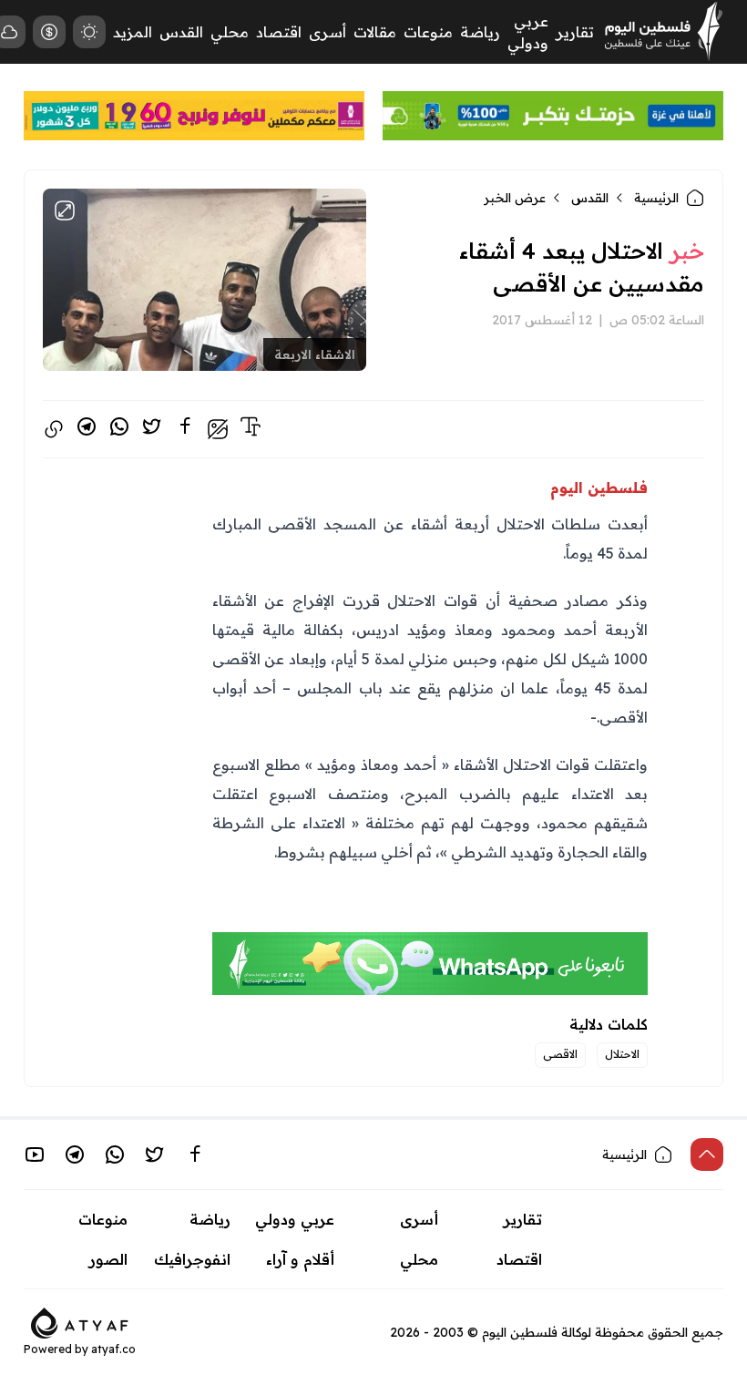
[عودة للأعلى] (707, 1154)
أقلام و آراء (300, 1259)
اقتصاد (279, 32)
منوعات (428, 32)
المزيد (132, 32)
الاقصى (560, 1054)
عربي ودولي (294, 1219)
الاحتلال (622, 1054)
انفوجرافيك (192, 1259)
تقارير (575, 32)
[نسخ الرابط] (54, 429)
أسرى (327, 32)
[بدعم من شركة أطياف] (79, 1321)
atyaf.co (113, 1349)
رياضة (480, 32)
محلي (229, 32)
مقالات (374, 32)
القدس (181, 32)
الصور (108, 1259)
